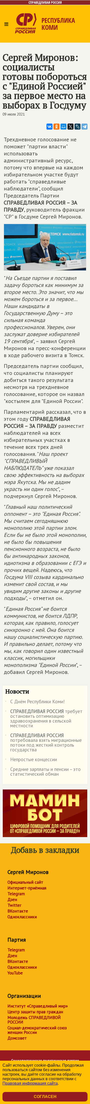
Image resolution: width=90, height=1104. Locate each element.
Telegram (16, 893)
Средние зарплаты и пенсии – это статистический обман (43, 772)
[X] (71, 127)
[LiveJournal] (77, 127)
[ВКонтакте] (49, 127)
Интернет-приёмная (27, 888)
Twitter (14, 905)
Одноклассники (22, 917)
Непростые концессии (31, 760)
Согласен (45, 1096)
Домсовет (17, 1038)
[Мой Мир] (63, 127)
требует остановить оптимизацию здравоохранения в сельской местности (43, 719)
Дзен (12, 899)
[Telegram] (85, 127)
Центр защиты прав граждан (35, 1012)
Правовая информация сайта (30, 1083)
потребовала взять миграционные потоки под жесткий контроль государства (43, 743)
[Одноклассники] (57, 127)
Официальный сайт (25, 882)
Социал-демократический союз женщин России (37, 1030)
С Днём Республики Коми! (35, 702)
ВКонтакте (18, 911)
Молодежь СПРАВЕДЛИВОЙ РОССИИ (34, 1019)
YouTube (15, 973)
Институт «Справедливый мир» (38, 1006)
